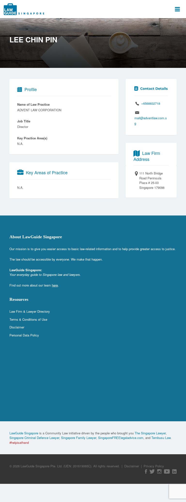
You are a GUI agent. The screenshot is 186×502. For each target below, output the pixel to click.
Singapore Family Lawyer (78, 437)
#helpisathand (19, 442)
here (55, 285)
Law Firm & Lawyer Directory (29, 311)
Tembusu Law (160, 437)
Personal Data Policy (24, 335)
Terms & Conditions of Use (28, 319)
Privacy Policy (154, 466)
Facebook (146, 471)
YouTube (167, 471)
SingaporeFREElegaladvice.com (120, 437)
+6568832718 (150, 103)
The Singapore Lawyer (150, 433)
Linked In (174, 471)
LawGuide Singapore (23, 433)
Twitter (152, 471)
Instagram (159, 471)
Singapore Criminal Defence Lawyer (34, 437)
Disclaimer (16, 327)
